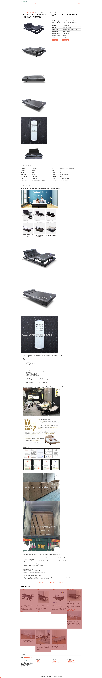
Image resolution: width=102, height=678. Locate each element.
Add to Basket (66, 40)
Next (62, 582)
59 (49, 582)
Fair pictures (70, 661)
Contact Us (37, 11)
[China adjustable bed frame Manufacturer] (24, 1)
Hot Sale (53, 660)
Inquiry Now (55, 40)
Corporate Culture (44, 11)
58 (47, 582)
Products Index (55, 676)
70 (60, 582)
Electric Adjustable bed (28, 657)
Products (27, 11)
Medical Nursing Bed (55, 663)
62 (55, 582)
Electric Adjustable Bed (30, 12)
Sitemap (61, 676)
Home (23, 11)
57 (45, 582)
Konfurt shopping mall (71, 660)
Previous (40, 582)
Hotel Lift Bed (54, 664)
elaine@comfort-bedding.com (27, 3)
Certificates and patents (71, 662)
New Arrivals (54, 661)
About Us (32, 11)
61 (53, 582)
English (79, 3)
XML (58, 676)
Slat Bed (53, 664)
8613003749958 (27, 666)
